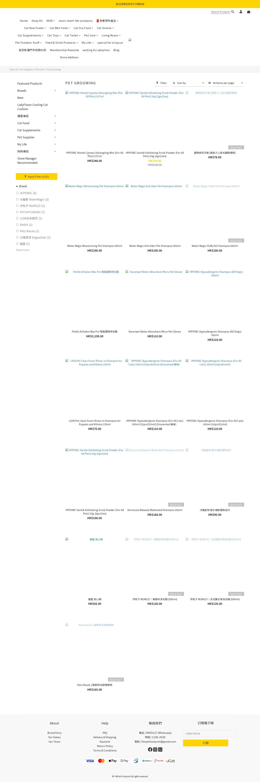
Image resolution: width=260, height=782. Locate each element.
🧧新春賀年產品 (106, 20)
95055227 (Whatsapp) (159, 732)
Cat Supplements (29, 35)
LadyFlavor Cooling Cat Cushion (32, 106)
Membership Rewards (64, 50)
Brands (21, 90)
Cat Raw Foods (34, 28)
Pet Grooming (53, 69)
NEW (49, 20)
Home (24, 20)
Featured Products (29, 83)
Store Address (69, 57)
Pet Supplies (26, 69)
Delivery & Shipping (104, 737)
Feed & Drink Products (60, 42)
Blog (116, 50)
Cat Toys (53, 35)
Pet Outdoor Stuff (27, 42)
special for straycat (110, 42)
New (20, 97)
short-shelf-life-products (76, 20)
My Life (86, 42)
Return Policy (105, 746)
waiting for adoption (96, 50)
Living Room (110, 35)
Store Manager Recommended (27, 160)
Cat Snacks (104, 28)
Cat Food (23, 123)
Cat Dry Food (82, 28)
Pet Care (90, 35)
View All (14, 69)
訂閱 (206, 743)
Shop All (37, 20)
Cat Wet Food (59, 28)
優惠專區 (23, 116)
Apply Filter (38, 176)
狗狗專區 (23, 151)
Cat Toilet (71, 35)
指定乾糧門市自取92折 (33, 50)
